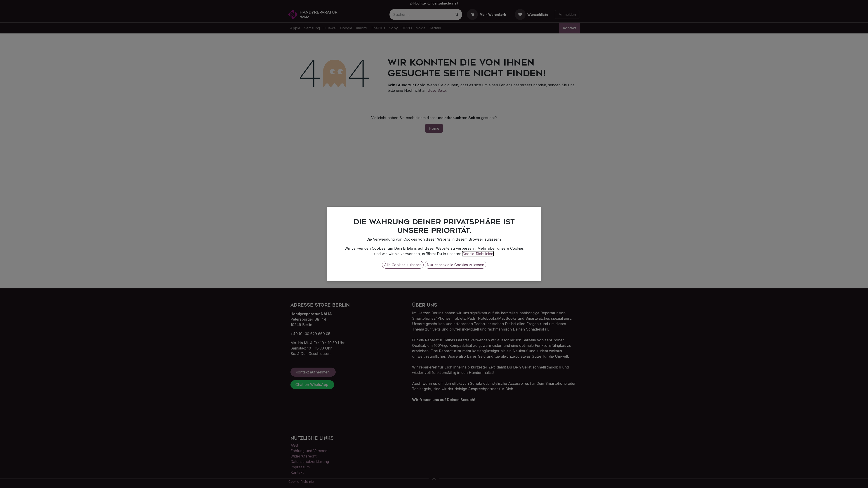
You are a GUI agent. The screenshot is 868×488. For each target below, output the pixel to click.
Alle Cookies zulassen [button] (403, 265)
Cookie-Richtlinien (477, 253)
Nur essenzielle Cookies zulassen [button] (455, 265)
